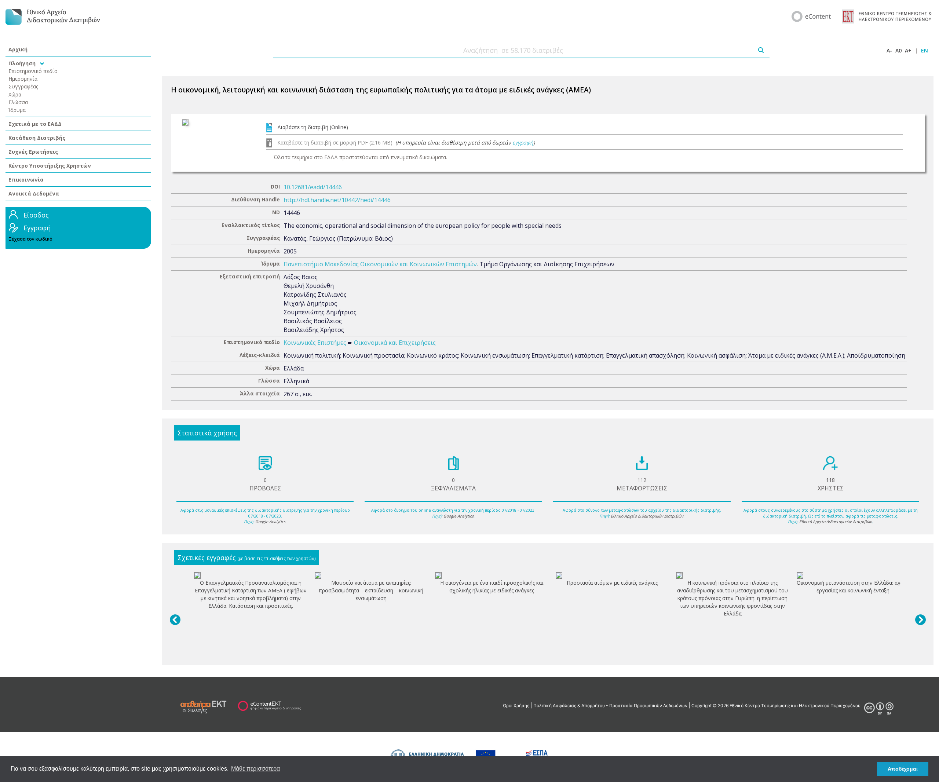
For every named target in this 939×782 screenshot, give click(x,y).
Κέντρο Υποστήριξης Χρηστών (49, 165)
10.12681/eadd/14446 (313, 187)
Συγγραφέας (23, 86)
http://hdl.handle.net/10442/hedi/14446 (337, 200)
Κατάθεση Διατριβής (36, 137)
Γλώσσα (18, 102)
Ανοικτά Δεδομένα (33, 193)
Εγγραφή (37, 227)
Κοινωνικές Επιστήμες (315, 343)
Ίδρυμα (17, 109)
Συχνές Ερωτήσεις (33, 151)
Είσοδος (36, 215)
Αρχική (18, 49)
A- (889, 50)
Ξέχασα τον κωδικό (30, 239)
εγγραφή (522, 142)
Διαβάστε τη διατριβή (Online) (312, 127)
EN (924, 50)
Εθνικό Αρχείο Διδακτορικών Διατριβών (647, 516)
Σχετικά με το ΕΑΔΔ (35, 123)
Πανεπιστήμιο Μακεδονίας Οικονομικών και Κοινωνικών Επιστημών (380, 264)
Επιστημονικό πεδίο (33, 70)
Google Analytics (270, 521)
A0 (898, 50)
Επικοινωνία (26, 179)
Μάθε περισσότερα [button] (255, 768)
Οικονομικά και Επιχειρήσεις (395, 343)
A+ (908, 50)
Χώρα (14, 94)
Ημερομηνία (22, 78)
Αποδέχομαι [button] (903, 769)
